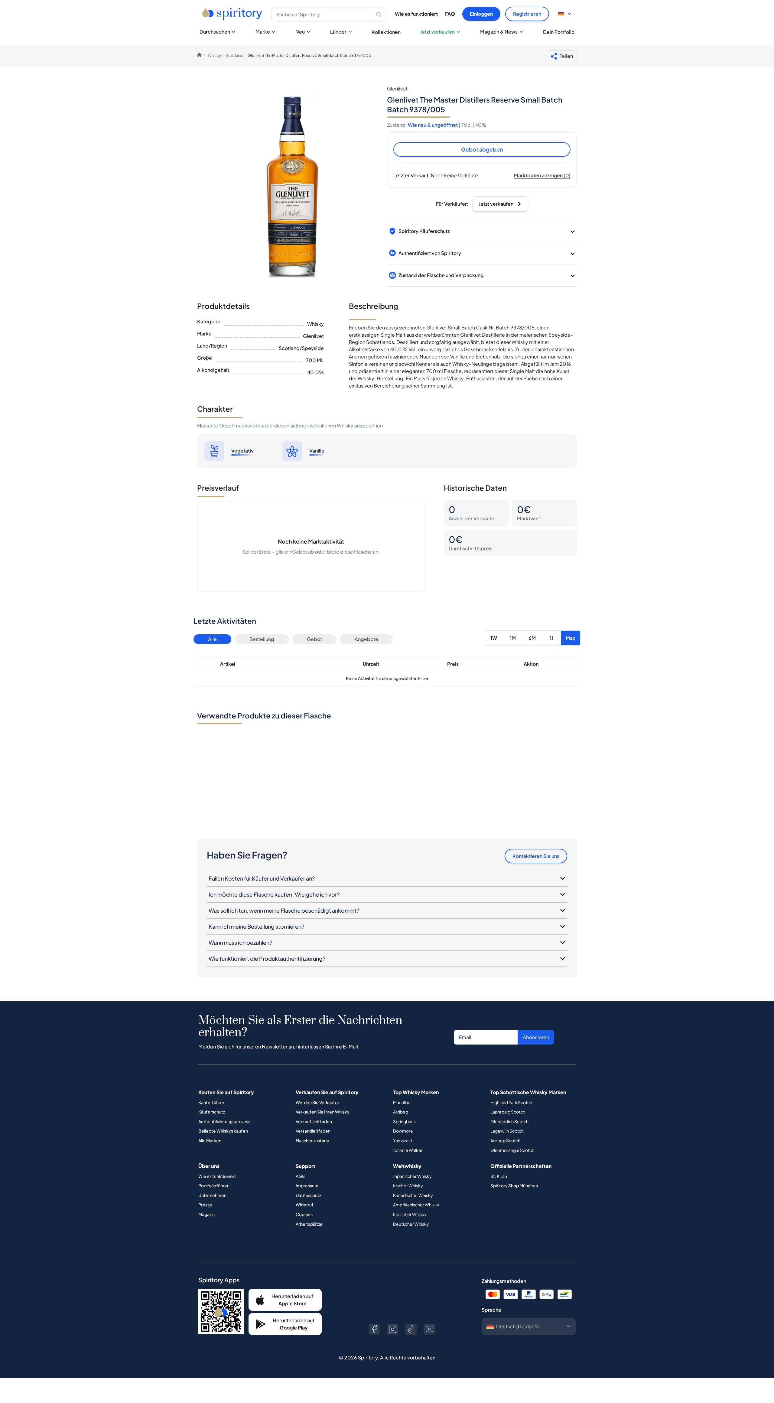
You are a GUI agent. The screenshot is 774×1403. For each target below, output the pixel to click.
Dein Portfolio (558, 32)
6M (532, 638)
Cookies (304, 1214)
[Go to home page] (233, 14)
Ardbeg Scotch (505, 1140)
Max (570, 638)
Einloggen (481, 14)
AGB (300, 1176)
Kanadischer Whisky (413, 1195)
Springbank (404, 1121)
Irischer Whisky (408, 1185)
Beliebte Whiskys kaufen (223, 1130)
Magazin (206, 1214)
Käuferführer (211, 1102)
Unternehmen (212, 1195)
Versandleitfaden (313, 1130)
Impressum (307, 1185)
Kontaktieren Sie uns (535, 856)
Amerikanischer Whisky (416, 1204)
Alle (212, 639)
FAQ (450, 14)
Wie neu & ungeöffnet (433, 125)
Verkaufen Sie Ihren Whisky (323, 1111)
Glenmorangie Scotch (512, 1150)
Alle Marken (209, 1140)
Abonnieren (536, 1037)
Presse (205, 1204)
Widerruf (305, 1204)
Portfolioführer (213, 1185)
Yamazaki (402, 1140)
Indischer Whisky (410, 1214)
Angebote (366, 639)
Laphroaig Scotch (507, 1111)
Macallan (402, 1102)
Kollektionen (386, 32)
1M (513, 638)
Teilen (566, 56)
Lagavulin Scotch (507, 1130)
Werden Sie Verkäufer (317, 1102)
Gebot (314, 639)
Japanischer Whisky (412, 1176)
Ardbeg (400, 1111)
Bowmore (403, 1130)
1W (493, 638)
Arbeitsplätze (309, 1224)
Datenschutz (308, 1195)
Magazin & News (499, 31)
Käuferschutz (211, 1111)
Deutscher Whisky (411, 1224)
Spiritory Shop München (514, 1185)
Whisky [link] (214, 55)
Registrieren (527, 14)
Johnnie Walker (408, 1150)
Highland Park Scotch (511, 1102)
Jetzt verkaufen (437, 31)
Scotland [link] (234, 55)
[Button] (374, 1329)
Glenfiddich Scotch (509, 1121)
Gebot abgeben (482, 149)
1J (551, 638)
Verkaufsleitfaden (314, 1121)
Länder (338, 31)
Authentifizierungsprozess (224, 1121)
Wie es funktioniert (416, 14)
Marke (262, 31)
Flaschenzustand (312, 1140)
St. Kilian (498, 1176)
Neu (300, 31)
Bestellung (261, 639)
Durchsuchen (215, 31)
